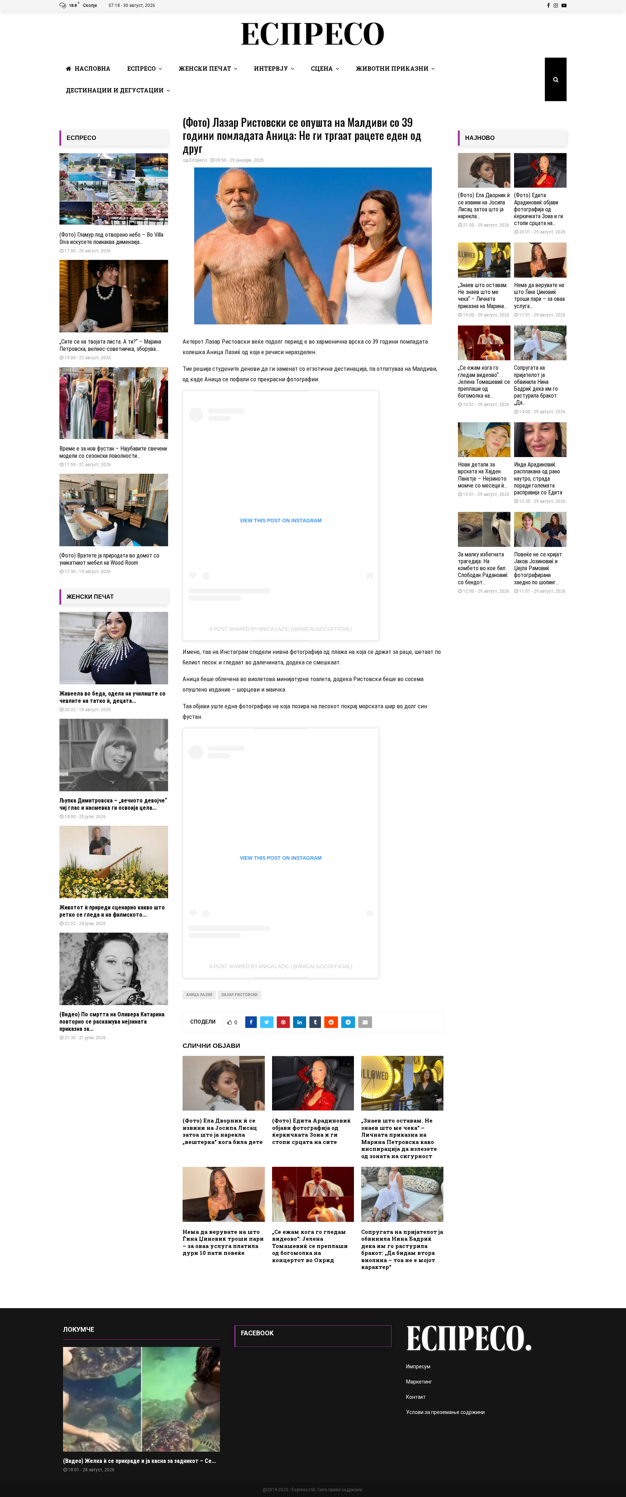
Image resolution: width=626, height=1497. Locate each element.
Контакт (416, 1397)
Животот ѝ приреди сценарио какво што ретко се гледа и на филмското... (112, 911)
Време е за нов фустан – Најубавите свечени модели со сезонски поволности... (113, 452)
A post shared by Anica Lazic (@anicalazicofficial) (280, 629)
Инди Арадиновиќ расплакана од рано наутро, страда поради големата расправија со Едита (539, 478)
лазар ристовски (239, 995)
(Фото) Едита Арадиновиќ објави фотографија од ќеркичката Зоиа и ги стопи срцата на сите (311, 1131)
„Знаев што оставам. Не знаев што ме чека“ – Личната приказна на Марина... (483, 296)
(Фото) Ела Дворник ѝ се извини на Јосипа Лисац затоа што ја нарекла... (484, 206)
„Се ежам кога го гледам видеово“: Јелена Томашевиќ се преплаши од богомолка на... (484, 381)
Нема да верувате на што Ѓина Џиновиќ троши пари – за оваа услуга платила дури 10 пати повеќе (223, 1242)
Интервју (271, 68)
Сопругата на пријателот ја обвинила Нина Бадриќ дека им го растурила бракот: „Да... (536, 385)
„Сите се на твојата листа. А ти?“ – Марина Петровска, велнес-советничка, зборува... (110, 345)
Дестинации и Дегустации (115, 90)
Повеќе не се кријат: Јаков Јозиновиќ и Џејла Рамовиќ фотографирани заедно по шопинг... (538, 568)
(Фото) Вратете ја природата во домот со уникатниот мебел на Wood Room (109, 559)
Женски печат (205, 68)
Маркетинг (419, 1382)
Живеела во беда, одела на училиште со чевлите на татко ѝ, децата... (112, 697)
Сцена (322, 68)
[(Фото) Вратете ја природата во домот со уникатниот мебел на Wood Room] (113, 510)
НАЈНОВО (479, 137)
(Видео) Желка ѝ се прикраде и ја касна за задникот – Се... (139, 1460)
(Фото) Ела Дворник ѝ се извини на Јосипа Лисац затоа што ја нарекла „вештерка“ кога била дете (223, 1131)
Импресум (418, 1366)
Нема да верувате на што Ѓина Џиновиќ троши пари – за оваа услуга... (539, 296)
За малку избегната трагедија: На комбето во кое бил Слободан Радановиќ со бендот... (483, 568)
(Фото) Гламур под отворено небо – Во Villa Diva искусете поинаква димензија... (111, 238)
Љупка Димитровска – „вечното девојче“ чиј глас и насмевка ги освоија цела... (113, 804)
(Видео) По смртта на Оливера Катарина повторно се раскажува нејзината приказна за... (111, 1021)
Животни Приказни (392, 68)
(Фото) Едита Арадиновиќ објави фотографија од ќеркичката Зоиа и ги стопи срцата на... (538, 209)
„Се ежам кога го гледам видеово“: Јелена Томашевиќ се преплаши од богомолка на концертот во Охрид (310, 1246)
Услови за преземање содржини (445, 1412)
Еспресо (141, 68)
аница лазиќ (199, 995)
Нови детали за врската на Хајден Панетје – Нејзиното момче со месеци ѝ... (482, 475)
